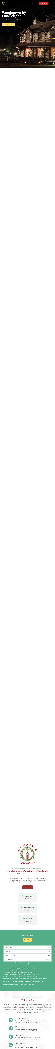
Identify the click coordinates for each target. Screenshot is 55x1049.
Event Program (27, 887)
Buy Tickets (44, 3)
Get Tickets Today (8, 24)
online (18, 968)
